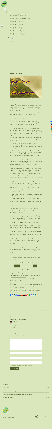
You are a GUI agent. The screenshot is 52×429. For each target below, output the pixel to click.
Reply (14, 327)
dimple (14, 322)
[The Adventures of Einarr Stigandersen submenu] (22, 14)
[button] (10, 295)
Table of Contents (26, 269)
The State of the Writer (8, 397)
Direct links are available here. (21, 287)
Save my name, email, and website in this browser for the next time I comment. (21, 365)
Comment (11, 338)
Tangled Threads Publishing (16, 4)
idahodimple (22, 325)
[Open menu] (2, 26)
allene (13, 99)
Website (11, 360)
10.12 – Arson (6, 310)
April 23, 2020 (15, 321)
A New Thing (6, 387)
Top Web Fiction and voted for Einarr (18, 277)
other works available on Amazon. (18, 284)
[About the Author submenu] (13, 38)
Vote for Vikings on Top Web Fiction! (26, 262)
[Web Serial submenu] (10, 12)
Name (11, 351)
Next (35, 266)
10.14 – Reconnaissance (44, 310)
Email (11, 355)
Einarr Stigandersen (18, 99)
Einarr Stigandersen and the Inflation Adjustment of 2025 (17, 394)
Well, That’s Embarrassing (9, 390)
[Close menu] (5, 9)
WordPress (47, 425)
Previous (17, 266)
